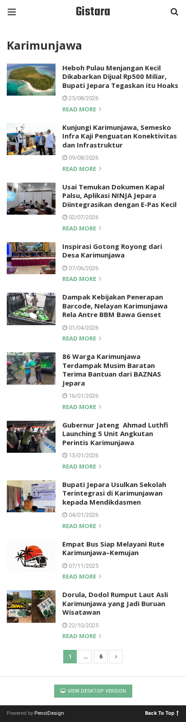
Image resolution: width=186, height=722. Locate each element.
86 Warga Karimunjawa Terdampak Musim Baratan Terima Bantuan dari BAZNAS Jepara (111, 369)
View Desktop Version (96, 691)
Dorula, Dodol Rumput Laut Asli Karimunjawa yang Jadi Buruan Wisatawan (115, 603)
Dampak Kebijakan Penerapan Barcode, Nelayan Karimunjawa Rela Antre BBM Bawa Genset (114, 305)
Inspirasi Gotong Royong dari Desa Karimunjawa (112, 251)
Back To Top (159, 712)
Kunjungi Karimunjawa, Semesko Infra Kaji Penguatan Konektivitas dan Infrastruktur (119, 136)
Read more (80, 109)
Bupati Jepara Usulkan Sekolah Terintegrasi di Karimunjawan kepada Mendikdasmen (114, 493)
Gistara (93, 12)
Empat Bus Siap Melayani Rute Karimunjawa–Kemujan (113, 548)
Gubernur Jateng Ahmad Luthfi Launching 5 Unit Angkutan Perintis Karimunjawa (115, 433)
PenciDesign (49, 713)
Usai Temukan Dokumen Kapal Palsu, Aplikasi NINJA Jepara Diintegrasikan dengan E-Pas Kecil (119, 195)
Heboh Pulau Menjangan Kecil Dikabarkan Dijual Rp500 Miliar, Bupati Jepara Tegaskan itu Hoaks (120, 76)
